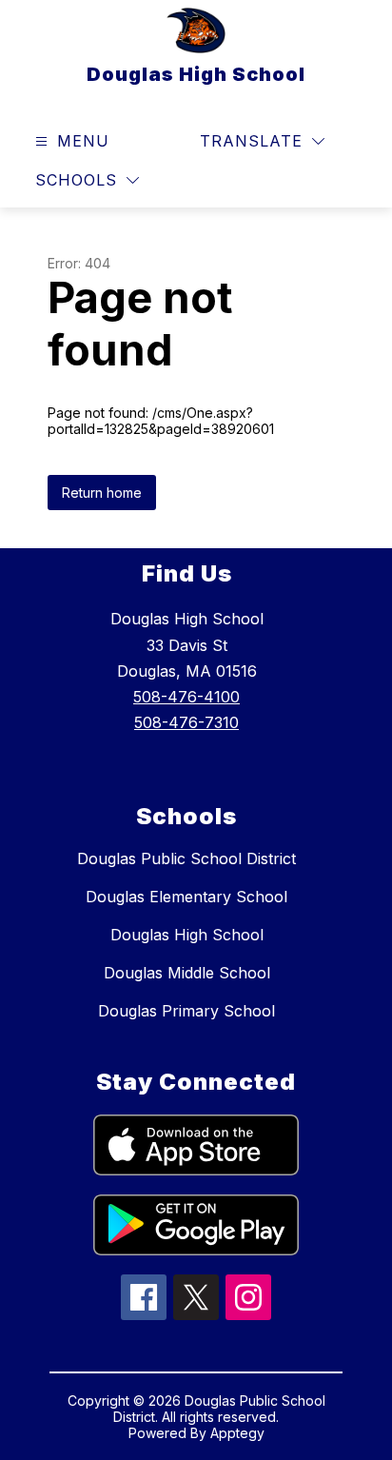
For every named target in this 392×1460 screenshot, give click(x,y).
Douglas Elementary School (186, 896)
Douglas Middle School (187, 972)
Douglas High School (187, 934)
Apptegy (237, 1433)
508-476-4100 (186, 696)
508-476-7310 (186, 722)
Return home (102, 492)
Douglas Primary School (186, 1010)
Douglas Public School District (186, 858)
